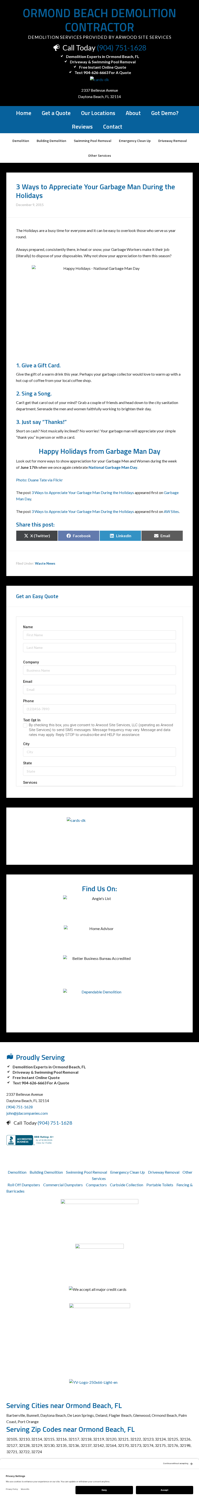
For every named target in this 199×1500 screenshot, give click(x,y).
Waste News (45, 563)
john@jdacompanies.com (27, 1113)
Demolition (17, 1172)
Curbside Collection (126, 1184)
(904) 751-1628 (121, 47)
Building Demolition (46, 1172)
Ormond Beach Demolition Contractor (99, 20)
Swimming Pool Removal (86, 1172)
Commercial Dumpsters (63, 1184)
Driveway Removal (163, 1172)
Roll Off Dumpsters (24, 1184)
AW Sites (171, 511)
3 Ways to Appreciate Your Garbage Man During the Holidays (83, 492)
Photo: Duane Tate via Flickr (39, 480)
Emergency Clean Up (127, 1172)
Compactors (96, 1184)
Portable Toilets (159, 1184)
